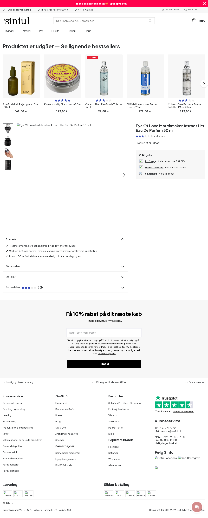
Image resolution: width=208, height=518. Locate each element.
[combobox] (101, 21)
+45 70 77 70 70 (195, 9)
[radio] (56, 100)
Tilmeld (104, 363)
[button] (204, 3)
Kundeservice (173, 9)
